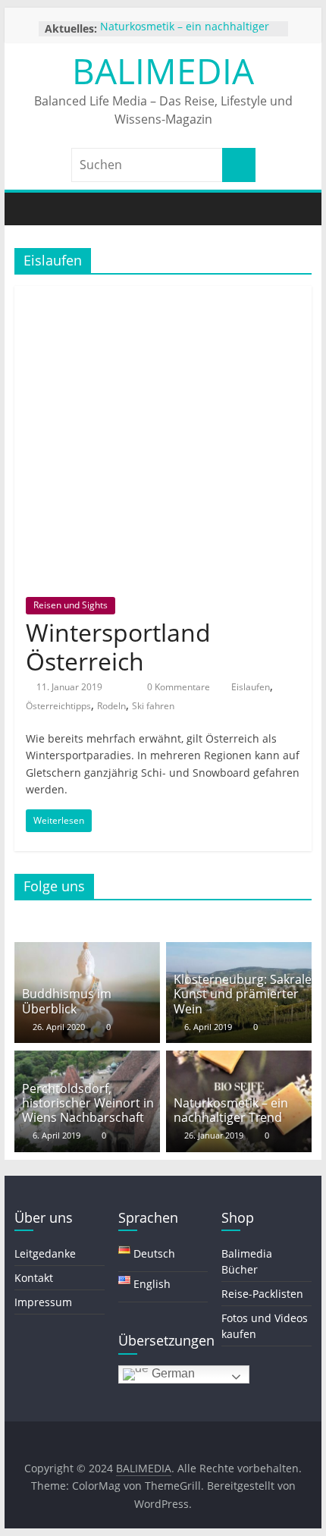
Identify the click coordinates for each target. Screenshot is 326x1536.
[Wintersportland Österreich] (163, 295)
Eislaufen (250, 686)
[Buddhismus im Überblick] (87, 951)
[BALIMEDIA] (29, 209)
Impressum (43, 1302)
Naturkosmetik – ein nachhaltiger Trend (231, 1110)
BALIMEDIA (163, 70)
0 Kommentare (177, 686)
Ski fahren (153, 705)
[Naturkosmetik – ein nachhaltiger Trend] (239, 1059)
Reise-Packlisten (262, 1293)
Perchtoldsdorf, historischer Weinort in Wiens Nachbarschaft (88, 1103)
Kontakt (33, 1278)
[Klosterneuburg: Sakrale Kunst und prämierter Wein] (239, 951)
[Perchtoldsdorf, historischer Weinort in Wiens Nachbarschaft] (87, 1059)
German (172, 1373)
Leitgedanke (45, 1253)
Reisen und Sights (70, 604)
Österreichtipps (58, 705)
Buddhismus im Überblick (66, 1000)
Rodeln (111, 705)
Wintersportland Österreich (118, 646)
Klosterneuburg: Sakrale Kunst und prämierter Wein (243, 993)
